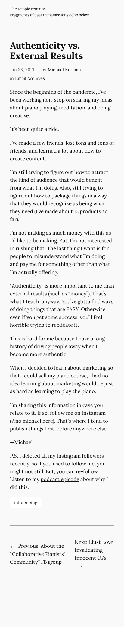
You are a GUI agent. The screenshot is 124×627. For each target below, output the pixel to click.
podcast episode (60, 479)
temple (24, 8)
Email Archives (30, 78)
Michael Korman (64, 69)
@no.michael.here (32, 420)
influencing (25, 502)
